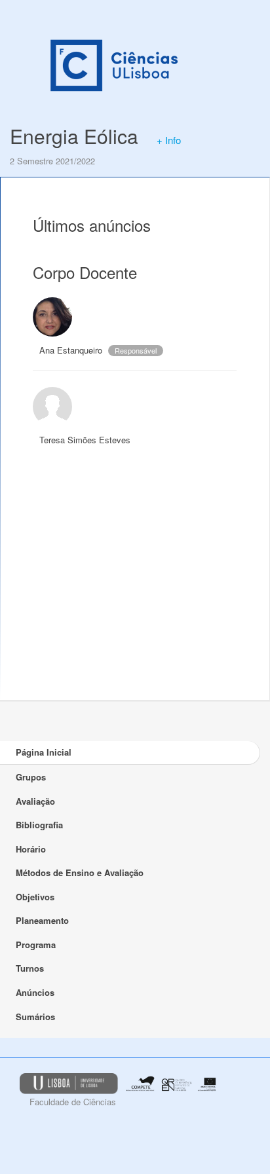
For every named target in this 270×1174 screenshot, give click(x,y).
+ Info (169, 140)
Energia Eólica (74, 136)
